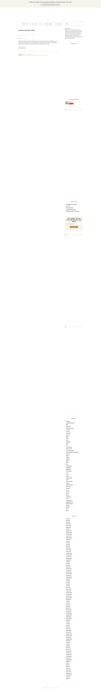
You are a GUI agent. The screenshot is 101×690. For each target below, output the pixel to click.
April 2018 (68, 647)
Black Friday (68, 426)
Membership (68, 469)
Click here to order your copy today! (50, 4)
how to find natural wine (32, 55)
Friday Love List (69, 448)
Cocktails (68, 431)
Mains (67, 462)
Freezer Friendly (69, 447)
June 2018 (68, 644)
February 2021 (68, 589)
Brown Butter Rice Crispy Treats (71, 204)
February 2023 (68, 549)
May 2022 (68, 563)
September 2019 (69, 618)
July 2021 (68, 580)
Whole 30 (68, 507)
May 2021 (68, 584)
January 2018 (68, 652)
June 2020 (68, 603)
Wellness (67, 505)
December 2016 (69, 673)
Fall (66, 445)
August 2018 (68, 640)
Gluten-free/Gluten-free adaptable (72, 452)
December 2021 (69, 572)
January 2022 (68, 570)
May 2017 (68, 664)
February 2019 (68, 630)
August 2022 (68, 560)
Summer (67, 495)
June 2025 (68, 518)
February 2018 (68, 651)
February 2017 (68, 670)
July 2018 (68, 642)
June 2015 (68, 676)
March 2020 (68, 608)
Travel (67, 498)
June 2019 (68, 623)
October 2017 (68, 657)
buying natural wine (26, 55)
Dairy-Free (68, 435)
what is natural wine (44, 55)
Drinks (67, 440)
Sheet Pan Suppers (69, 484)
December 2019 (69, 613)
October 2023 (68, 536)
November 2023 (69, 534)
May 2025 (68, 520)
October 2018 (68, 637)
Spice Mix (68, 491)
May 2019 (68, 625)
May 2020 (68, 604)
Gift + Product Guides (70, 450)
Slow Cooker (68, 486)
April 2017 (68, 666)
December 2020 (69, 592)
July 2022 (68, 561)
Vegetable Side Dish (69, 502)
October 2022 (68, 556)
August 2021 (68, 578)
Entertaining (68, 441)
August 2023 (68, 539)
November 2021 (69, 573)
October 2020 (68, 596)
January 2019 (68, 632)
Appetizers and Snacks (70, 423)
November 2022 (69, 554)
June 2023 (68, 542)
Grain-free (68, 453)
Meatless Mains (69, 465)
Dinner (67, 438)
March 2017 (68, 668)
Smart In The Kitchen (50, 14)
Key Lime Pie (68, 206)
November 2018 (69, 635)
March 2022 (68, 566)
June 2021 (68, 582)
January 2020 (68, 611)
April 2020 (68, 606)
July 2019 (68, 621)
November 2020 (69, 594)
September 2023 (69, 537)
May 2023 (68, 544)
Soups (67, 490)
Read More (22, 47)
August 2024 (68, 527)
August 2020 (68, 599)
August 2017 (68, 661)
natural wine (39, 55)
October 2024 (68, 525)
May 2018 (68, 646)
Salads (67, 479)
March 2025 (68, 523)
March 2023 (68, 548)
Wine (67, 508)
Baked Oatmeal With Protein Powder (72, 211)
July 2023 (68, 541)
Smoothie (67, 488)
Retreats (67, 476)
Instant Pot (68, 459)
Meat (67, 464)
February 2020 (69, 609)
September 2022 (69, 558)
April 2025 (68, 522)
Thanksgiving (68, 496)
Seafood (67, 483)
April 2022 (68, 565)
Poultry (67, 474)
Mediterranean (68, 467)
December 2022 (69, 553)
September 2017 (69, 659)
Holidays (67, 457)
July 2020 (68, 601)
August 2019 (68, 620)
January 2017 (68, 671)
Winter (67, 510)
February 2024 (68, 530)
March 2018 (68, 649)
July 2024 (68, 529)
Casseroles (68, 429)
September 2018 (69, 639)
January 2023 (68, 551)
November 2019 (69, 615)
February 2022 (68, 568)
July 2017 (68, 663)
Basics (67, 424)
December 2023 (69, 532)
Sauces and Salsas (69, 481)
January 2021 (68, 590)
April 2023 (68, 546)
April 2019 (68, 627)
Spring (67, 493)
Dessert (67, 436)
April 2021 (68, 585)
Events (67, 443)
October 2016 (68, 675)
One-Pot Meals (68, 471)
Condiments (68, 433)
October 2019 (68, 616)
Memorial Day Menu (69, 207)
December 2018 (69, 633)
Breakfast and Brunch (70, 428)
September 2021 (69, 577)
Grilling (67, 455)
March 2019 (68, 628)
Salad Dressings (69, 478)
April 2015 (68, 678)
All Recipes (68, 421)
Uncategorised (68, 500)
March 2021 (68, 587)
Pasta (67, 472)
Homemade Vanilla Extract (71, 209)
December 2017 (69, 654)
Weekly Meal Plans (69, 503)
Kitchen (67, 460)
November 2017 (69, 656)
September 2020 (69, 597)
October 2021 (68, 575)
